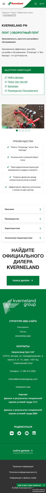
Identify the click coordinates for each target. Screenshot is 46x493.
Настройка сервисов (38, 489)
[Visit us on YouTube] (27, 433)
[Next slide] (41, 116)
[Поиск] (34, 13)
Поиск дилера (21, 280)
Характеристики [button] (12, 228)
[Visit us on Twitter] (19, 433)
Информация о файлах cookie (23, 478)
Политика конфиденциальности (23, 472)
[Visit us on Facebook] (12, 433)
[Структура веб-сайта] (4, 4)
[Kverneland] (15, 3)
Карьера (23, 394)
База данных (23, 327)
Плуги (13, 12)
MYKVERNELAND (23, 336)
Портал (23, 331)
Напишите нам (23, 387)
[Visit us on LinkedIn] (34, 433)
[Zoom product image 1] (40, 108)
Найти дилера (21, 450)
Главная (5, 12)
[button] (17, 130)
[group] (23, 116)
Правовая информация (23, 466)
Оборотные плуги (25, 12)
